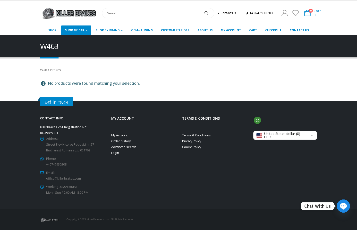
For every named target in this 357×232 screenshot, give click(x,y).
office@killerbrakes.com (63, 178)
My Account (231, 30)
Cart (253, 30)
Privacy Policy (191, 141)
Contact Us (299, 30)
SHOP (52, 30)
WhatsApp (257, 120)
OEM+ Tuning (142, 30)
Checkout (273, 30)
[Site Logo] (69, 13)
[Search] (206, 13)
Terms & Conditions (196, 135)
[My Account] (284, 13)
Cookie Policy (191, 147)
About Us (204, 30)
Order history (121, 141)
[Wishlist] (295, 13)
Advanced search (123, 147)
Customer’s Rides (175, 30)
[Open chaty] (343, 206)
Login (115, 153)
